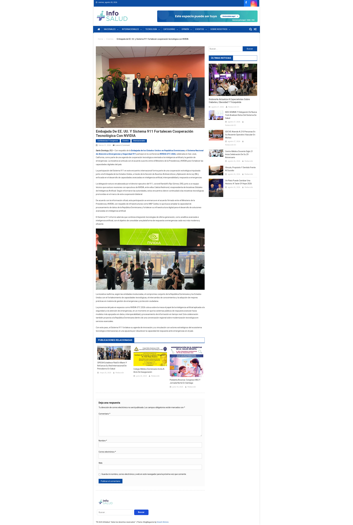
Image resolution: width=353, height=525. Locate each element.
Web (100, 463)
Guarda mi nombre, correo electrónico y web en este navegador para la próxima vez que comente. (143, 474)
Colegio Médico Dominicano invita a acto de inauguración (148, 370)
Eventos (199, 29)
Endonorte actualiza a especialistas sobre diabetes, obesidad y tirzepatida (229, 101)
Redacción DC (233, 107)
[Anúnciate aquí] (207, 16)
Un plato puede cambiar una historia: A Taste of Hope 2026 (238, 182)
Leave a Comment (122, 145)
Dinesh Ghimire (163, 522)
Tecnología (151, 29)
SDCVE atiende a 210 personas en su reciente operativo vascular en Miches (240, 135)
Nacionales (110, 29)
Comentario (104, 414)
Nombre (103, 441)
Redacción (120, 373)
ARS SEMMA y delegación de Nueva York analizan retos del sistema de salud (241, 115)
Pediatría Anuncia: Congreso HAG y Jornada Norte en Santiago (185, 381)
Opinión (185, 29)
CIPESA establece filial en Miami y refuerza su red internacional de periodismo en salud (112, 366)
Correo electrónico (107, 452)
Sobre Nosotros (218, 29)
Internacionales (130, 29)
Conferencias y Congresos (107, 141)
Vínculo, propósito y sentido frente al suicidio (240, 169)
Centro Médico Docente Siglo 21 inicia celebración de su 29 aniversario (239, 154)
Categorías (169, 29)
